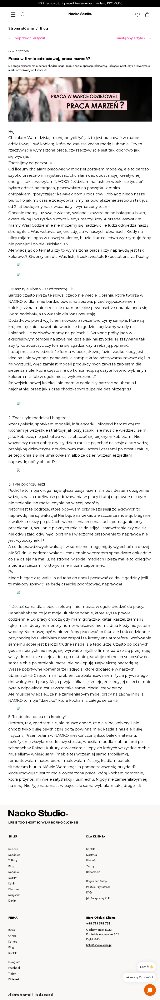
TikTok (12, 973)
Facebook (14, 968)
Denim (12, 900)
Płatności (91, 860)
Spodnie (13, 872)
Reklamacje (93, 872)
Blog (11, 947)
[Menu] (13, 14)
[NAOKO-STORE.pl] (80, 14)
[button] (147, 14)
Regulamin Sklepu (97, 881)
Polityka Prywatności (98, 887)
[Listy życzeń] (137, 14)
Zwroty (90, 866)
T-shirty (12, 860)
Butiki (11, 930)
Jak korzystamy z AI (98, 898)
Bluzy (11, 866)
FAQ (89, 892)
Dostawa (91, 855)
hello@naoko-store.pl (98, 945)
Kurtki (11, 883)
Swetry (12, 878)
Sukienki (13, 849)
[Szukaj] (23, 14)
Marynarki (14, 895)
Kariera (12, 941)
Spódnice (14, 855)
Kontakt (90, 849)
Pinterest (13, 979)
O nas (12, 936)
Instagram (14, 962)
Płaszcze (13, 889)
